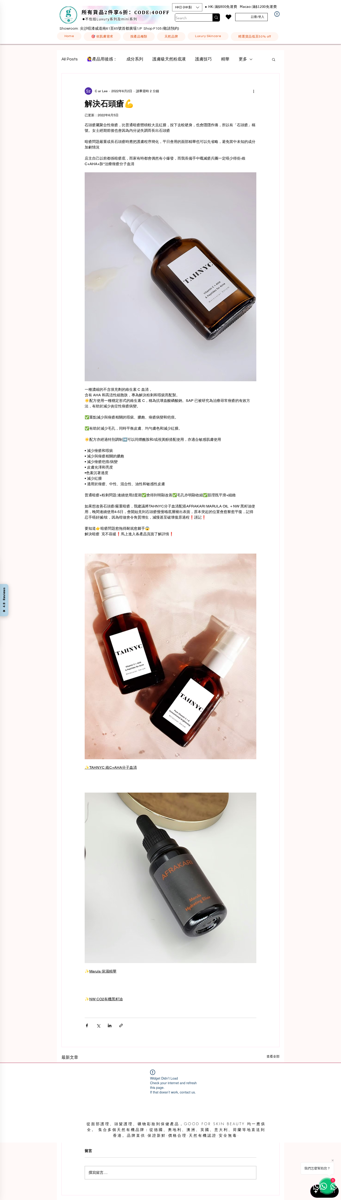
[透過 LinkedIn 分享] (109, 1025)
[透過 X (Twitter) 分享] (98, 1025)
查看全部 (273, 1056)
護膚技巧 (203, 59)
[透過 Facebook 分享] (87, 1025)
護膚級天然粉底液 (169, 59)
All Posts (69, 59)
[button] (187, 7)
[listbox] (187, 7)
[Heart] (228, 17)
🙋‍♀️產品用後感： (102, 59)
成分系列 (134, 59)
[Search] (216, 17)
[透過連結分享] (121, 1025)
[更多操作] (253, 91)
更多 (243, 59)
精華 (225, 59)
